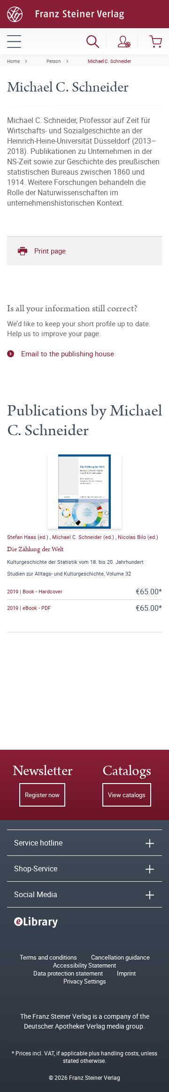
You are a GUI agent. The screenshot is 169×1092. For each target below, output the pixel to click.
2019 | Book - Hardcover (34, 591)
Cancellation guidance (120, 957)
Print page (50, 250)
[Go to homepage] (65, 13)
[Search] (92, 41)
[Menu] (14, 41)
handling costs (119, 1053)
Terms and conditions (48, 957)
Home (13, 61)
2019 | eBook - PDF (29, 607)
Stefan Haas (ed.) (28, 536)
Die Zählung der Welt (35, 549)
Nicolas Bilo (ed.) (138, 536)
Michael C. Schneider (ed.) (83, 536)
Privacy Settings (84, 981)
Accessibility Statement (84, 965)
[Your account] (124, 41)
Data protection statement (68, 973)
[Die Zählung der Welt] (84, 491)
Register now (42, 795)
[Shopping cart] (155, 41)
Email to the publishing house (67, 353)
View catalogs (127, 795)
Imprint (126, 973)
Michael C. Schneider (109, 61)
